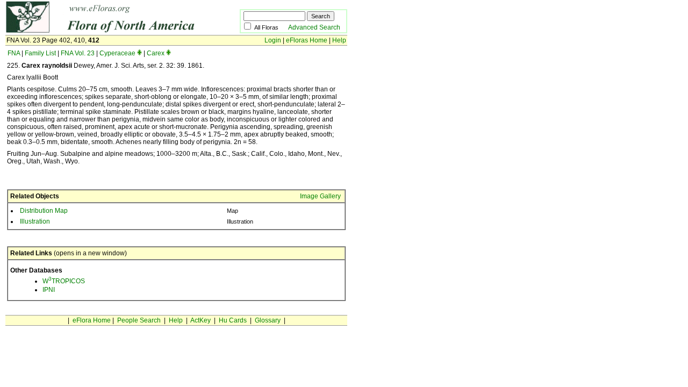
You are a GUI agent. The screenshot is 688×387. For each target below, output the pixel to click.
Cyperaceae (117, 53)
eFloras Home (306, 40)
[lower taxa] (139, 53)
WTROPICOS (63, 281)
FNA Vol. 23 (78, 53)
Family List (40, 53)
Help (339, 40)
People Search (139, 320)
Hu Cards (233, 320)
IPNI (48, 289)
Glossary (268, 320)
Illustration (35, 221)
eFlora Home (92, 320)
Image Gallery (320, 196)
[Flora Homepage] (106, 31)
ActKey (200, 320)
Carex (155, 53)
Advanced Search (314, 27)
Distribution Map (44, 210)
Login (272, 40)
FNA (14, 53)
